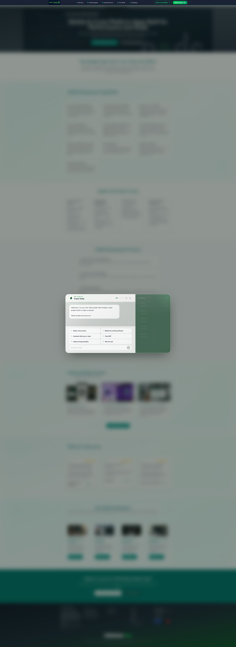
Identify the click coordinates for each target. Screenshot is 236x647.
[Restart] (126, 298)
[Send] (128, 347)
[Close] (130, 298)
